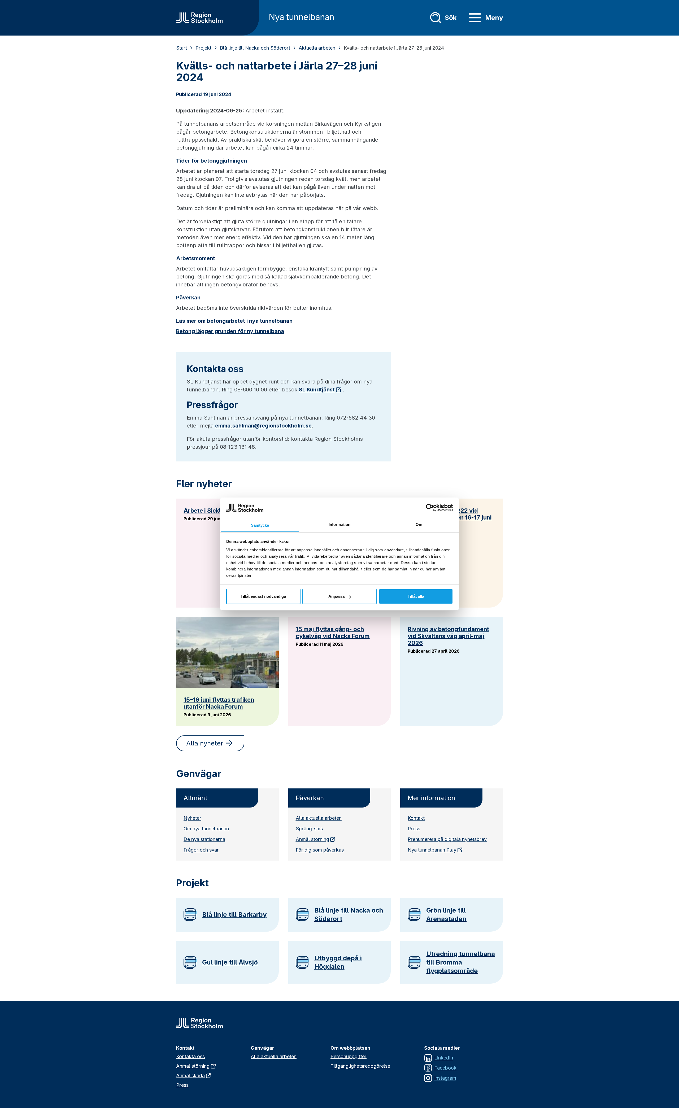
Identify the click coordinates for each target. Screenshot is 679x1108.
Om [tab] (419, 524)
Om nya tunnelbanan (206, 828)
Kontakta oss (190, 1056)
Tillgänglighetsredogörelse (360, 1066)
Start (181, 48)
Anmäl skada (190, 1075)
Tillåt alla (416, 596)
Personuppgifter (348, 1056)
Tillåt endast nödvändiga (263, 596)
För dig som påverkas (320, 850)
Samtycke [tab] (260, 525)
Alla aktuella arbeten (319, 818)
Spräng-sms (309, 828)
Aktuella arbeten (317, 48)
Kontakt (416, 818)
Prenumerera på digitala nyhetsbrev (447, 839)
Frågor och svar (201, 850)
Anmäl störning (312, 839)
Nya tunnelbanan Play (432, 850)
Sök (450, 17)
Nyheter (192, 818)
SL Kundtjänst (317, 389)
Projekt (203, 48)
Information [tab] (339, 524)
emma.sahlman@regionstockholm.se (263, 425)
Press (414, 828)
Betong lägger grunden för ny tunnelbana (230, 331)
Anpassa (336, 596)
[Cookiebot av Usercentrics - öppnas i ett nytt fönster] (430, 508)
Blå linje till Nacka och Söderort (255, 48)
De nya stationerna (204, 839)
